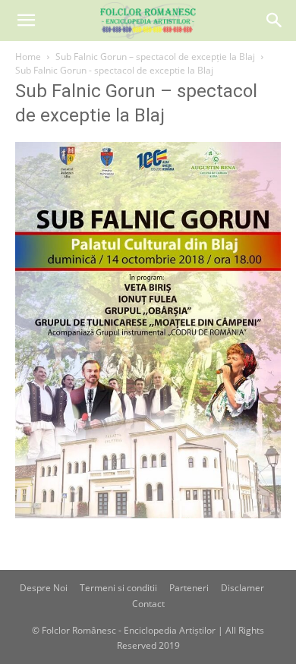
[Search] (274, 20)
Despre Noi (44, 587)
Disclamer (242, 587)
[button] (26, 20)
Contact (148, 603)
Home (28, 56)
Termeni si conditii (118, 587)
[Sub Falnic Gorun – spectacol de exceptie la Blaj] (148, 514)
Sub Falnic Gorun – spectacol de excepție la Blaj (155, 56)
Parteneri (189, 587)
